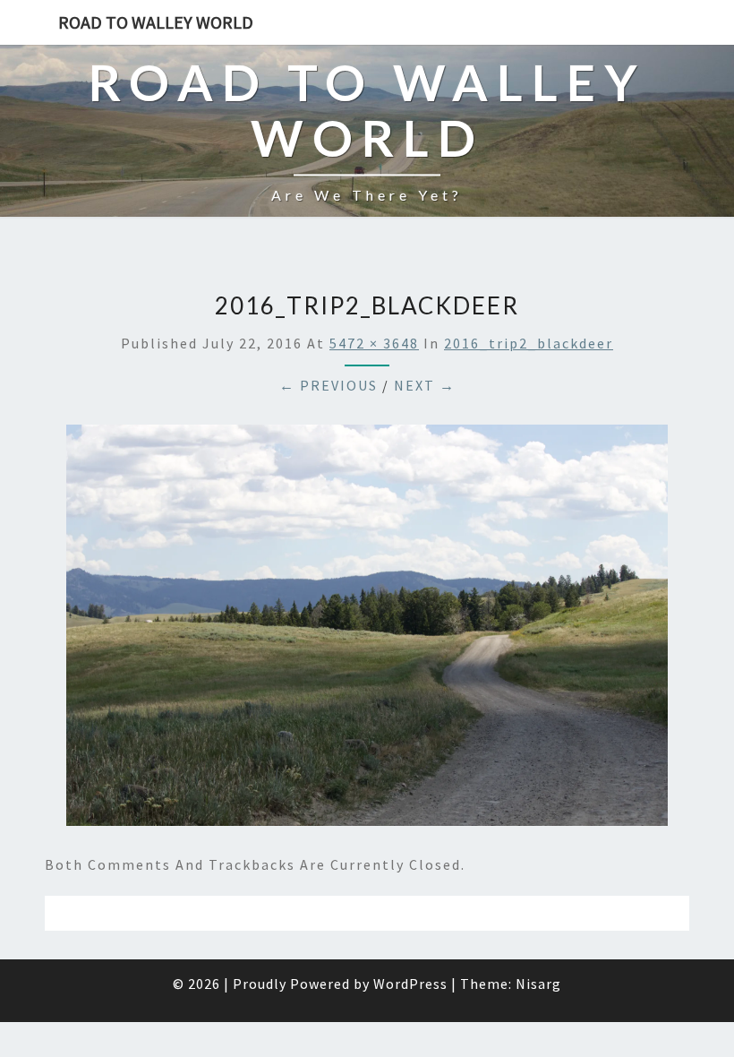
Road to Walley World (155, 22)
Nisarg (538, 984)
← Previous (328, 385)
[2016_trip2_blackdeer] (367, 631)
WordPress (410, 984)
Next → (425, 385)
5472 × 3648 (374, 343)
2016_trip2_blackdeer (528, 343)
